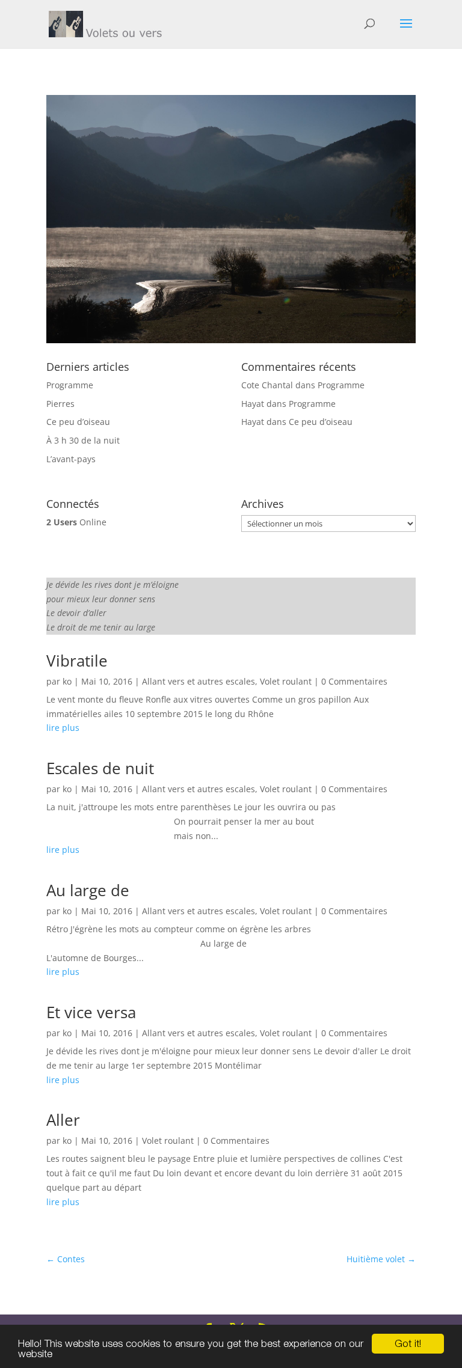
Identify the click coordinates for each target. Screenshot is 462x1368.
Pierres (60, 403)
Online (76, 522)
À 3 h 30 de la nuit (83, 440)
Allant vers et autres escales (198, 681)
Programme (69, 385)
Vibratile (77, 660)
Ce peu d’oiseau (78, 421)
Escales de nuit (100, 768)
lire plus (62, 727)
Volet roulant (286, 681)
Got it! (408, 1343)
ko (67, 681)
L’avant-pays (71, 459)
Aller (63, 1120)
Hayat (252, 403)
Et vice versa (91, 1012)
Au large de (87, 890)
